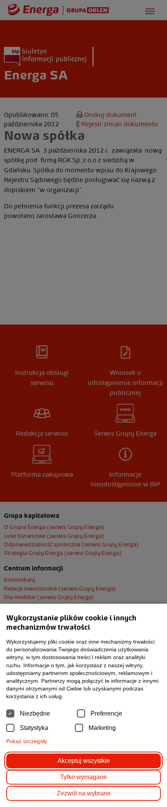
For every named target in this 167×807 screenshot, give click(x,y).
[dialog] (83, 403)
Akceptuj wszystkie (83, 760)
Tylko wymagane (83, 777)
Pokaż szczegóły (26, 741)
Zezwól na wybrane (84, 793)
